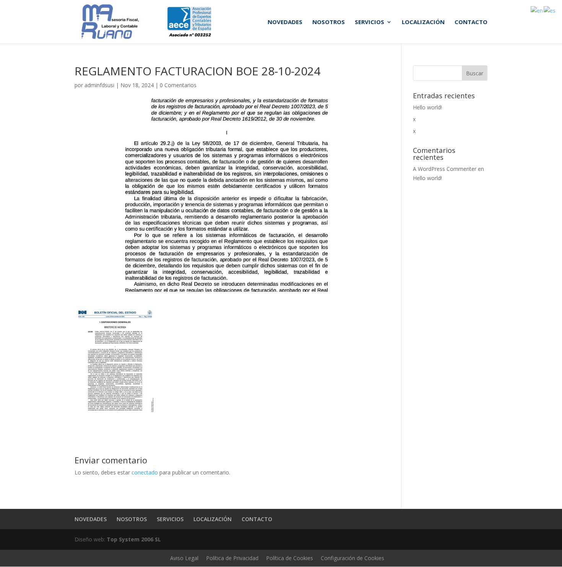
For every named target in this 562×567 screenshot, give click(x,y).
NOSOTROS (328, 22)
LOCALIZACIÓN (423, 22)
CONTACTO (471, 22)
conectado (145, 472)
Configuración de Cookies (352, 558)
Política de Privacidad (232, 558)
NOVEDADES (285, 22)
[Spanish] (550, 10)
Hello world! (427, 107)
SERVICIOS (369, 22)
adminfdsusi (99, 85)
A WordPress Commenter (444, 168)
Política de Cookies (289, 558)
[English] (537, 10)
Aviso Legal (184, 558)
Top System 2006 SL (134, 539)
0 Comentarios (178, 85)
